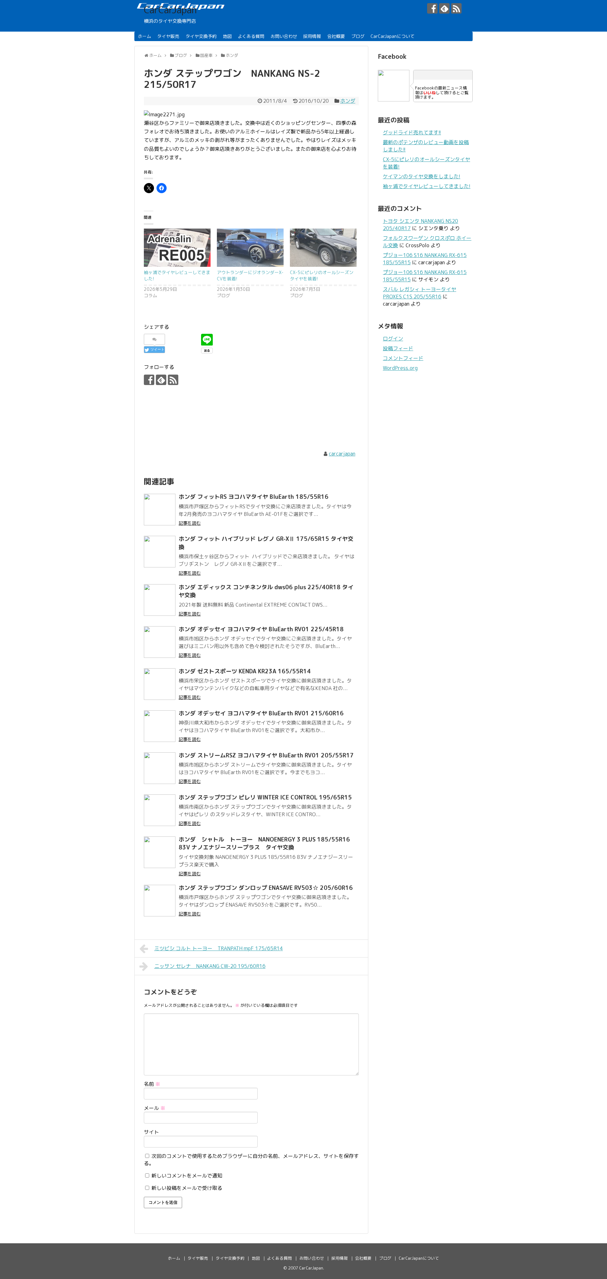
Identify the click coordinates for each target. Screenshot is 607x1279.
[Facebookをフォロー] (432, 8)
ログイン (393, 338)
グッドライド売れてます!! (412, 132)
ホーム (144, 36)
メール (154, 1108)
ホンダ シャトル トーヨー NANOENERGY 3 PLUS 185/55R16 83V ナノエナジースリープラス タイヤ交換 (264, 843)
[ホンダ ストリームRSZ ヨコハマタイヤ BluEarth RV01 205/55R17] (159, 768)
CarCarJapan (170, 9)
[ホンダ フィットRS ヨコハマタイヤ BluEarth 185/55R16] (159, 509)
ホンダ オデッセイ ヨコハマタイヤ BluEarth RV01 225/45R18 (261, 629)
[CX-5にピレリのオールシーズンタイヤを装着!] (323, 248)
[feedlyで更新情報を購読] (444, 8)
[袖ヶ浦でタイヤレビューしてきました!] (177, 248)
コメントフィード (403, 358)
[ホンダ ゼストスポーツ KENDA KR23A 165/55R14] (159, 684)
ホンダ (347, 100)
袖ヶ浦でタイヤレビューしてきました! (426, 186)
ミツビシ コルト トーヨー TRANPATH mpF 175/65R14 (218, 948)
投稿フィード (398, 348)
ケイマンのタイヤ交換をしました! (421, 176)
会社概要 (336, 36)
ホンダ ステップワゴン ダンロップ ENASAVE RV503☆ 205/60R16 (266, 888)
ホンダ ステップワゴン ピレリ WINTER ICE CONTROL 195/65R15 (265, 797)
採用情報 (312, 36)
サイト (151, 1132)
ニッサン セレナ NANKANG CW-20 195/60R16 (210, 966)
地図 (227, 36)
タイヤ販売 (168, 36)
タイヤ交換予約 (201, 36)
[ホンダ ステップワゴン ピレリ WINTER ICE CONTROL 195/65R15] (159, 810)
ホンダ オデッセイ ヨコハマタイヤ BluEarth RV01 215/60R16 (261, 713)
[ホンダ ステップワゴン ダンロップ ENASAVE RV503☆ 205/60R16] (159, 900)
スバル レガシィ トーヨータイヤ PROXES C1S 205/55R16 (419, 293)
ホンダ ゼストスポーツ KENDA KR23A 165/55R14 (245, 671)
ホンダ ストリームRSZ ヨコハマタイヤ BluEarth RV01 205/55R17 (266, 755)
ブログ (358, 36)
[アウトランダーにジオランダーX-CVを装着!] (250, 248)
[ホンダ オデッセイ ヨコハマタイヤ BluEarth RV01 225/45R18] (159, 642)
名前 (152, 1083)
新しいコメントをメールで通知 (186, 1175)
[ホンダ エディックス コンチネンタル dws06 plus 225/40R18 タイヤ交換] (159, 600)
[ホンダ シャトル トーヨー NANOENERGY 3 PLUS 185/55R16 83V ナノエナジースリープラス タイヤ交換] (159, 852)
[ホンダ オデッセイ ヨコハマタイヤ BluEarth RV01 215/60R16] (159, 726)
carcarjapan (342, 453)
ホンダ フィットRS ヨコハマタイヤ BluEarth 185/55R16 (253, 497)
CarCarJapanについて (392, 36)
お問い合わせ (284, 36)
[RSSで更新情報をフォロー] (456, 8)
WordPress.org (400, 367)
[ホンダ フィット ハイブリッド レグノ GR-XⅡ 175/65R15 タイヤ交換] (159, 551)
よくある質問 (251, 36)
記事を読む (190, 523)
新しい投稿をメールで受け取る (186, 1187)
